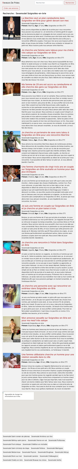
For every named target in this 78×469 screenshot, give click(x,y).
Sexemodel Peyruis (29, 452)
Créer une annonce (11, 8)
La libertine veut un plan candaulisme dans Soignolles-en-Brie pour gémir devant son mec (45, 19)
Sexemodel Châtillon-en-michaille (35, 444)
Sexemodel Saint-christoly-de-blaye (16, 448)
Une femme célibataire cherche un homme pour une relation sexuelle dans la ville (48, 355)
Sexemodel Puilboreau (57, 440)
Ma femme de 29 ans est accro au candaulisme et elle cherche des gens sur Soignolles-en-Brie (47, 85)
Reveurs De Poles (10, 3)
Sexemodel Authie (54, 460)
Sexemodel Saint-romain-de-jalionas (16, 436)
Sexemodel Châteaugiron (49, 456)
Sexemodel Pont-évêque (12, 444)
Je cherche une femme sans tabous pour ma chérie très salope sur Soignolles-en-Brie (47, 51)
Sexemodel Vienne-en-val (37, 440)
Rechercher (70, 3)
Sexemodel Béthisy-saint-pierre (14, 440)
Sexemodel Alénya (61, 452)
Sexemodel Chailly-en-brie (13, 460)
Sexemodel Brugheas (45, 452)
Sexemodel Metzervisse (11, 452)
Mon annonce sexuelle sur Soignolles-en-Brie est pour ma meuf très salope (46, 319)
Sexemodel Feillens (38, 448)
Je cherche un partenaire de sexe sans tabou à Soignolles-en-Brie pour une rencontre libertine (45, 133)
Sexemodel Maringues (55, 448)
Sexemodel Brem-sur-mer (12, 456)
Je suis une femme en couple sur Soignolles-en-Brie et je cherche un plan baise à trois (48, 207)
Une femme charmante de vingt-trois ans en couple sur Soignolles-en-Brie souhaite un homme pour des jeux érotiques (48, 169)
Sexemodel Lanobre (31, 456)
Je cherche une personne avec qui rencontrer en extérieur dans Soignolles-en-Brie (46, 287)
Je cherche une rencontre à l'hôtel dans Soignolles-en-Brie (48, 243)
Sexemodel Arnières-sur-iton (42, 436)
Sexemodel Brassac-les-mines (35, 460)
